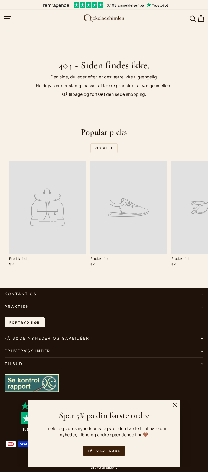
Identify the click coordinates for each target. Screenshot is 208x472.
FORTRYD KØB (24, 322)
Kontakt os (21, 293)
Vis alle (104, 148)
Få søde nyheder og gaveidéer (47, 338)
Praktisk (17, 306)
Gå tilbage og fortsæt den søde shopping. (104, 94)
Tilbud (14, 363)
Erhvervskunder (27, 351)
